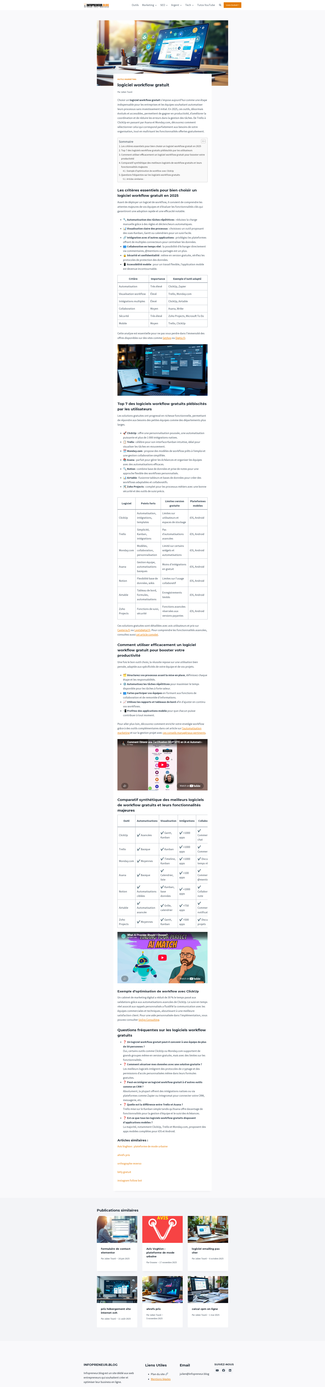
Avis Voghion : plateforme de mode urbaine (142, 1146)
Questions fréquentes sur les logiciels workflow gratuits (150, 174)
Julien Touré (110, 1258)
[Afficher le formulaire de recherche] (220, 5)
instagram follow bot (129, 1180)
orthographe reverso (129, 1163)
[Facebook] (223, 1370)
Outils (135, 5)
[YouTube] (217, 1370)
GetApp (167, 338)
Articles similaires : (135, 178)
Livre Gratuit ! (232, 5)
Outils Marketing (126, 79)
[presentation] (117, 1229)
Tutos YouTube (206, 5)
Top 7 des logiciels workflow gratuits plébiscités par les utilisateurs (156, 150)
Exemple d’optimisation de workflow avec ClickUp (150, 170)
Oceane (153, 1262)
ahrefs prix (123, 1155)
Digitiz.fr (180, 338)
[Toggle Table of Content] (202, 141)
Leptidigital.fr (142, 630)
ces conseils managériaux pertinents (184, 732)
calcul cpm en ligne (205, 1308)
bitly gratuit (124, 1172)
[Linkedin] (230, 1370)
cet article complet (147, 634)
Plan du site (158, 1374)
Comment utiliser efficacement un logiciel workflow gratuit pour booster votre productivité (163, 156)
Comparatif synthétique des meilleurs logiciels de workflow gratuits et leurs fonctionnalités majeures (161, 164)
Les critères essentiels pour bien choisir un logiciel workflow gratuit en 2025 (161, 146)
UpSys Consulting (149, 1019)
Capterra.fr (123, 630)
